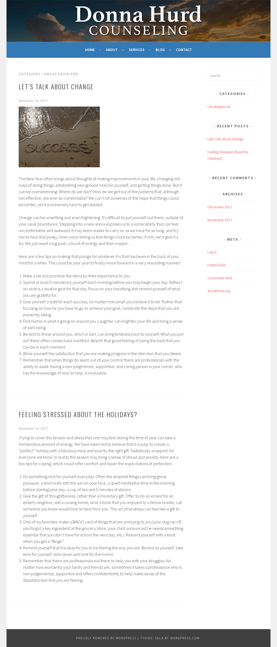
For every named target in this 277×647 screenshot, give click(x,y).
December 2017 (219, 207)
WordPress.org (218, 290)
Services (136, 49)
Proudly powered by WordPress (106, 638)
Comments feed (219, 277)
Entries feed (216, 265)
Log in (212, 252)
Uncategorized (218, 106)
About (112, 49)
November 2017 (219, 219)
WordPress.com (185, 638)
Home (90, 49)
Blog (160, 49)
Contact (184, 49)
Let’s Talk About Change (56, 86)
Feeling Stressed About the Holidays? (78, 414)
